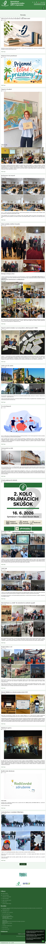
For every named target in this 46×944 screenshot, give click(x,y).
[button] (36, 2)
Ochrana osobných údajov (6, 903)
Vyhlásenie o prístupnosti (6, 896)
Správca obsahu (5, 893)
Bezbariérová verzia (4, 942)
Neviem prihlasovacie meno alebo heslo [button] (23, 936)
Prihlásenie (42, 2)
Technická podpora (5, 895)
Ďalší (23, 17)
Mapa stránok (4, 901)
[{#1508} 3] (18, 883)
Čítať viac (3, 52)
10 (19, 17)
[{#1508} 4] (26, 883)
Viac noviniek (23, 864)
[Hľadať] (44, 4)
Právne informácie (5, 898)
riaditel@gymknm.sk (5, 910)
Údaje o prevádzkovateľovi (6, 900)
